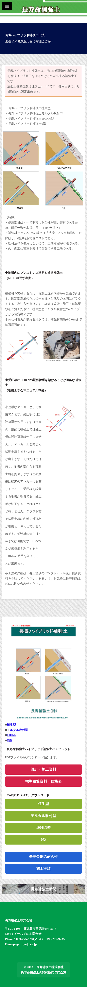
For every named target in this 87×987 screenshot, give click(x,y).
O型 (9, 740)
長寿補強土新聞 (43, 889)
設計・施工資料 (43, 769)
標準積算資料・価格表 (43, 781)
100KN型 (43, 827)
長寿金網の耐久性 (43, 857)
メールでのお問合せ (27, 933)
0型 (43, 839)
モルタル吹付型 (17, 730)
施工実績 (43, 868)
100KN (11, 735)
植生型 (11, 724)
